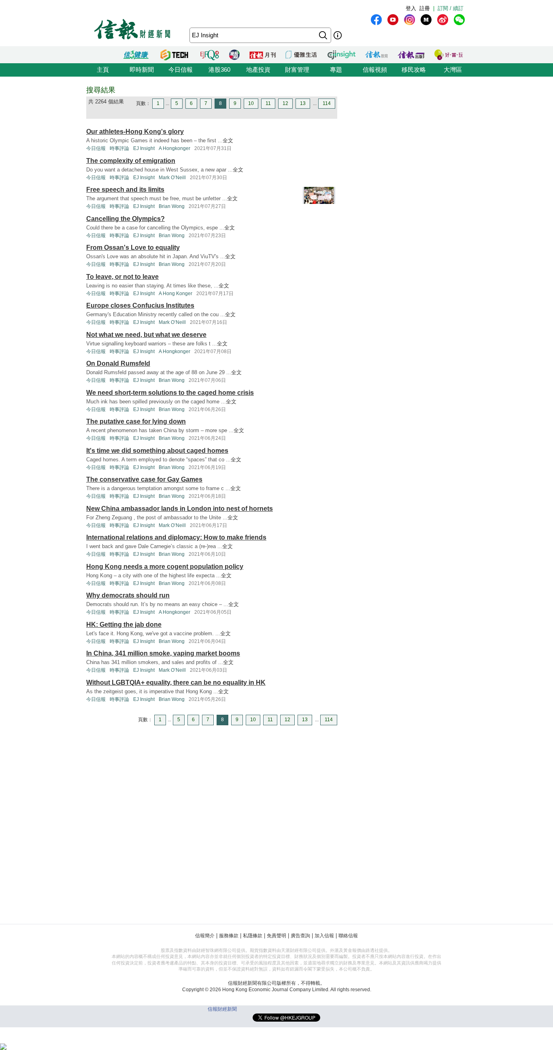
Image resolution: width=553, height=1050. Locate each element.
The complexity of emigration (130, 160)
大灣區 (453, 69)
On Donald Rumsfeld (118, 363)
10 (251, 103)
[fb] (376, 19)
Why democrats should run (128, 595)
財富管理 (297, 69)
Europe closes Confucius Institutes (140, 305)
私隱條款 (252, 936)
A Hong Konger (175, 293)
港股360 (219, 69)
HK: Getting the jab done (124, 624)
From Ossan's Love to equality (133, 247)
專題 (336, 69)
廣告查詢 (300, 936)
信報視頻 (375, 69)
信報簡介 (205, 936)
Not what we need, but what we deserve (146, 334)
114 (327, 103)
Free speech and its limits (125, 189)
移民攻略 (414, 69)
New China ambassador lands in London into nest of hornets (179, 508)
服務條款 (228, 936)
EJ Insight (144, 148)
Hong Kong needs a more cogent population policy (164, 566)
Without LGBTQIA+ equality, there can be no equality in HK (176, 682)
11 (268, 103)
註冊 (424, 8)
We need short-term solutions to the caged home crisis (170, 392)
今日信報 (180, 69)
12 (285, 103)
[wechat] (459, 19)
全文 (228, 140)
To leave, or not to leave (122, 276)
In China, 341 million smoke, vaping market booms (163, 653)
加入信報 (324, 936)
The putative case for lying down (136, 421)
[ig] (409, 19)
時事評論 (119, 148)
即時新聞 (142, 69)
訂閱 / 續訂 (451, 8)
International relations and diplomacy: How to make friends (176, 537)
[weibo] (442, 19)
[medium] (426, 19)
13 (303, 103)
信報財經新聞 (222, 1009)
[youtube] (392, 19)
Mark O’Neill (172, 177)
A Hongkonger (174, 148)
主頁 (103, 69)
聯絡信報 (348, 936)
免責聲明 (276, 936)
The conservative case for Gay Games (144, 479)
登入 (411, 8)
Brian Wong (172, 206)
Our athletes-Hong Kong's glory (135, 131)
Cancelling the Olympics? (125, 218)
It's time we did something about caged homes (157, 450)
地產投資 (258, 69)
